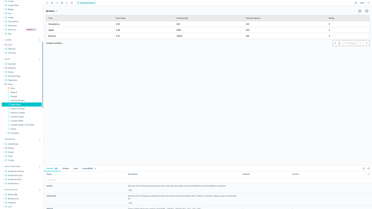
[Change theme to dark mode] (67, 3)
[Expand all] (40, 40)
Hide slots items (85, 180)
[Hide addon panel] (368, 168)
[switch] (52, 3)
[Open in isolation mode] (356, 3)
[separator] (43, 104)
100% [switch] (362, 3)
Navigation (11, 190)
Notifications (12, 166)
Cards (8, 40)
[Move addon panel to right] (364, 168)
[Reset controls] (368, 174)
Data (7, 59)
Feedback (10, 139)
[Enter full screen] (368, 3)
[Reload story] (47, 3)
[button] (62, 3)
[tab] (52, 168)
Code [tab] (75, 168)
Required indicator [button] (87, 3)
